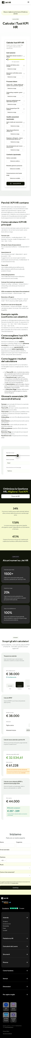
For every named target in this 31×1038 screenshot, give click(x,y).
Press (4, 928)
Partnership (6, 926)
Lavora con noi (7, 923)
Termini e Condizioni (7, 1033)
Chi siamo (5, 921)
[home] (6, 2)
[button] (28, 2)
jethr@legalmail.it (9, 1027)
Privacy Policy (6, 1031)
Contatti (5, 930)
